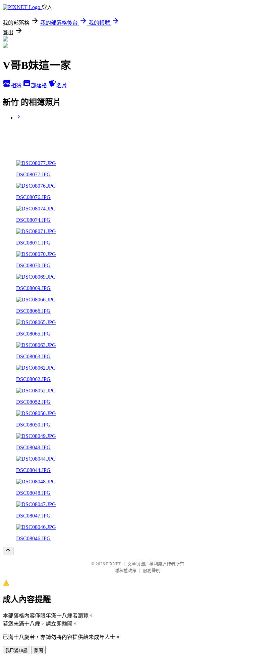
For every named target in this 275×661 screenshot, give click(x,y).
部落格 (39, 85)
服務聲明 (151, 570)
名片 (61, 85)
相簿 (17, 85)
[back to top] (8, 551)
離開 (38, 650)
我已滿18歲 (16, 650)
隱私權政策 (125, 570)
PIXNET (113, 563)
